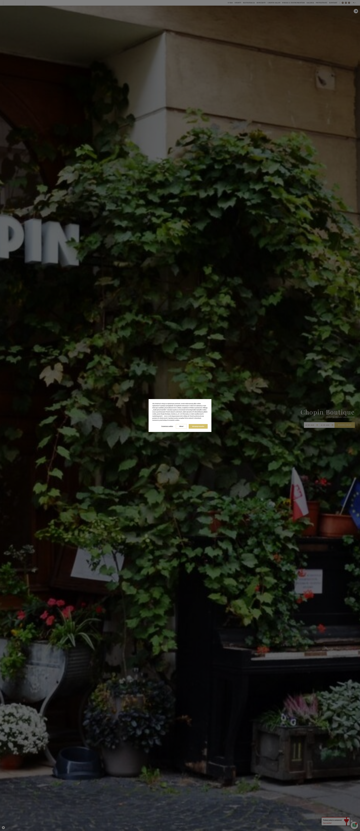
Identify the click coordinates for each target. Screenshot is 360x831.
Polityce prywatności (196, 408)
